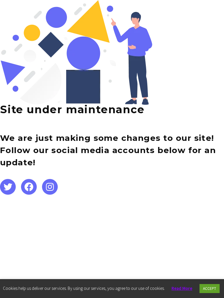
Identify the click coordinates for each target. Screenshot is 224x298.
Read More (182, 288)
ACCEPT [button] (209, 288)
